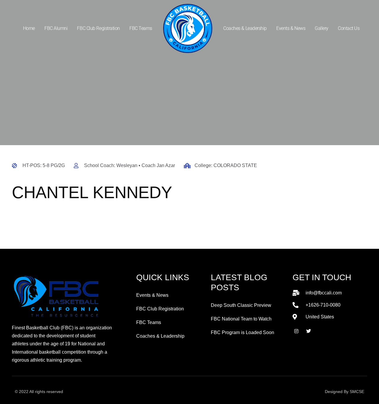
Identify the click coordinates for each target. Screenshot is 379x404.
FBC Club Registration (98, 28)
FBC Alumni (56, 28)
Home (29, 28)
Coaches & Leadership (245, 28)
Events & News (290, 28)
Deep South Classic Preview (241, 305)
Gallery (321, 28)
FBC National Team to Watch (241, 318)
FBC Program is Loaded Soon (242, 332)
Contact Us (349, 28)
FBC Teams (140, 28)
